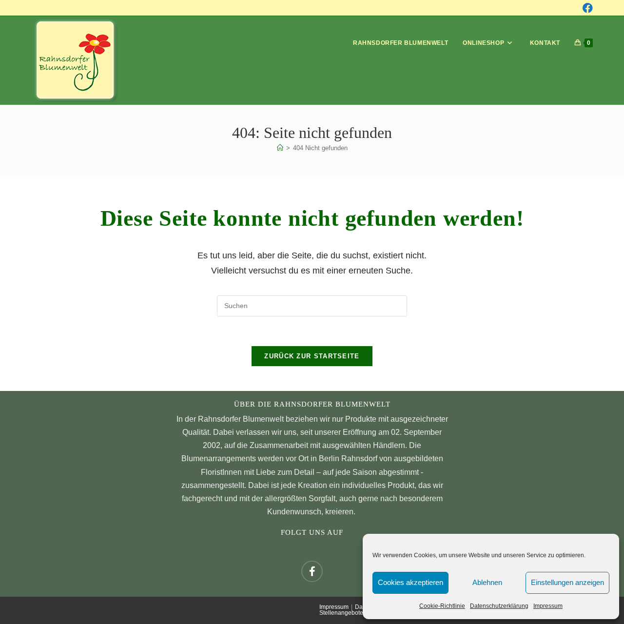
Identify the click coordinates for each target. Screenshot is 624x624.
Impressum (548, 606)
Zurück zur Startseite (311, 356)
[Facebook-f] (312, 571)
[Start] (280, 148)
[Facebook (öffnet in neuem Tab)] (588, 8)
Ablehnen (487, 582)
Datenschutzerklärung (499, 606)
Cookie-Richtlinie (442, 606)
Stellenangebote (341, 612)
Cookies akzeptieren (410, 582)
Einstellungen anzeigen (567, 582)
